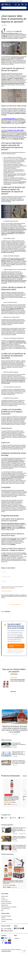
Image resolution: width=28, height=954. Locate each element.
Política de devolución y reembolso (8, 906)
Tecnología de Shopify (6, 951)
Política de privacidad (6, 901)
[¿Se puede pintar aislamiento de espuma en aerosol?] (6, 745)
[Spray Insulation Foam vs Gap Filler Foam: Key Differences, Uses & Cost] (6, 754)
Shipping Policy (4, 905)
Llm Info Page (4, 899)
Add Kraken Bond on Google (15, 645)
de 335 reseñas (14, 674)
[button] (13, 694)
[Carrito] (22, 4)
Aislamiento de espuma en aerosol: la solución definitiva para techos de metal (19, 830)
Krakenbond (7, 611)
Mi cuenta (3, 921)
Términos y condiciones (6, 903)
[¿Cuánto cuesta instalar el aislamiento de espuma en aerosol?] (6, 839)
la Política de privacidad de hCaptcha (13, 595)
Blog (2, 910)
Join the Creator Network (6, 919)
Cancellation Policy (5, 908)
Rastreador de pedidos (6, 916)
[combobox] (14, 8)
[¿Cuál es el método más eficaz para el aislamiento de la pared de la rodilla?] (6, 763)
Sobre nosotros (4, 896)
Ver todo (25, 775)
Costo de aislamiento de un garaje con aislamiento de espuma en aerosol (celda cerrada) (19, 847)
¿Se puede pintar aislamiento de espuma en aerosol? (19, 744)
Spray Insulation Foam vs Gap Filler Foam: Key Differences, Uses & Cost (18, 753)
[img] (14, 673)
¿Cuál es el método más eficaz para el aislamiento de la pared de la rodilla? (18, 762)
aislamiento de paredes (9, 118)
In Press (3, 898)
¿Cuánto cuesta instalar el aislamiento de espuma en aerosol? (19, 838)
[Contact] (15, 4)
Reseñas (3, 917)
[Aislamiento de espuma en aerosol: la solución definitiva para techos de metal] (6, 830)
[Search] (25, 8)
